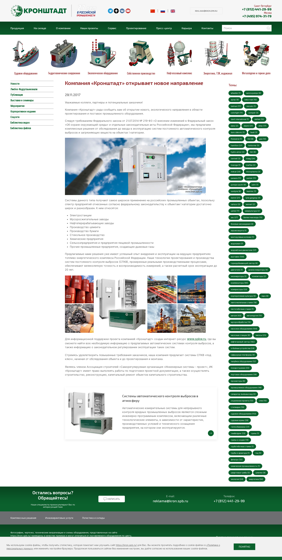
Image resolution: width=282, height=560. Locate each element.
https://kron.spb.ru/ (126, 545)
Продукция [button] (17, 28)
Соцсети (14, 117)
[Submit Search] (268, 28)
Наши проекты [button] (89, 28)
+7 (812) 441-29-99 (257, 9)
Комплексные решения (23, 517)
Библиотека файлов (20, 128)
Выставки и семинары (22, 100)
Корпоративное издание (23, 111)
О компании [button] (63, 28)
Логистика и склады (93, 517)
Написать (113, 499)
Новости (14, 83)
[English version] (173, 10)
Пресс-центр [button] (164, 28)
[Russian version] (163, 10)
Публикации (16, 94)
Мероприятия (17, 105)
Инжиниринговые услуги (59, 517)
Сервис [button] (112, 28)
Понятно (244, 546)
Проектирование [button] (136, 28)
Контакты (207, 28)
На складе (40, 28)
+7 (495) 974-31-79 (257, 16)
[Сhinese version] (152, 10)
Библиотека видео (20, 122)
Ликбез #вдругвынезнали (23, 89)
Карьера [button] (187, 28)
